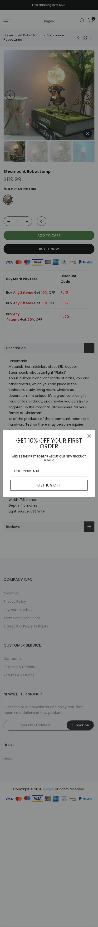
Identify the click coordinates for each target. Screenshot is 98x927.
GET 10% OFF (49, 485)
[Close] (89, 436)
